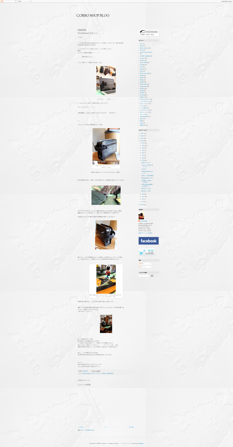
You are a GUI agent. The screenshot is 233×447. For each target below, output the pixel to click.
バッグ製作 (103, 373)
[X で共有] (96, 371)
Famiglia (142, 64)
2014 (142, 138)
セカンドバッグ (95, 373)
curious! (144, 169)
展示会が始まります (147, 178)
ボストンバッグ (144, 112)
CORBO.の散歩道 (145, 56)
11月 (143, 145)
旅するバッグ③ (146, 188)
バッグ (142, 105)
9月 (143, 150)
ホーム (106, 427)
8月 (143, 153)
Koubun (142, 69)
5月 (143, 160)
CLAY (141, 50)
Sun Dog (142, 95)
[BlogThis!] (94, 371)
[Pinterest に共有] (99, 371)
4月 (143, 194)
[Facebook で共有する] (98, 371)
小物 (141, 123)
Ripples (142, 82)
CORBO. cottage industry (146, 181)
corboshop (85, 371)
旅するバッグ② (146, 191)
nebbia (142, 75)
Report (142, 77)
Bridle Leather (86, 373)
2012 (142, 204)
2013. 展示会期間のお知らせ (147, 185)
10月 (143, 148)
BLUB (141, 46)
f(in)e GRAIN (143, 62)
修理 (141, 121)
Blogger (141, 443)
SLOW (142, 90)
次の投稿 (80, 427)
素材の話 (142, 125)
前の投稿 (131, 427)
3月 (143, 196)
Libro (141, 71)
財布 (141, 118)
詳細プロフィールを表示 (145, 233)
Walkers (142, 97)
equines (142, 60)
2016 (142, 133)
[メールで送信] (92, 371)
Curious (142, 58)
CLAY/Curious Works (146, 52)
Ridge (141, 80)
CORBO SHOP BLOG (92, 15)
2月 (143, 199)
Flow (141, 67)
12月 (143, 143)
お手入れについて (145, 99)
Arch (141, 43)
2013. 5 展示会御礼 (148, 175)
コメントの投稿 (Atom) (87, 430)
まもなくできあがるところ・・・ (147, 165)
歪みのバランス (146, 162)
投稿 (142, 263)
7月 (143, 155)
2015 (142, 136)
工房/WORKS (109, 373)
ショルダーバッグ (145, 101)
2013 (142, 141)
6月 (143, 158)
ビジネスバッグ (144, 110)
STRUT (142, 92)
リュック (142, 114)
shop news (143, 86)
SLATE (142, 88)
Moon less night (144, 73)
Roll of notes (143, 84)
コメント (143, 267)
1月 (143, 201)
